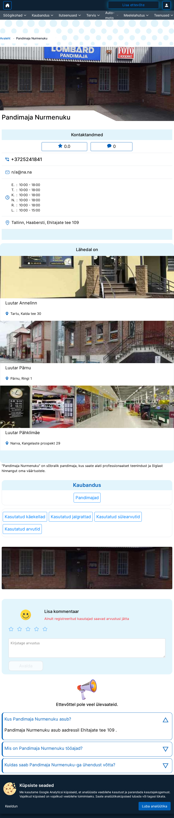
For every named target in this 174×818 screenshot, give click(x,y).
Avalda (25, 665)
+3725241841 (26, 159)
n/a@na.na (21, 172)
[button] (87, 568)
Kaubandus (87, 485)
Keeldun (11, 806)
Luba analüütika (154, 806)
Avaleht (5, 38)
